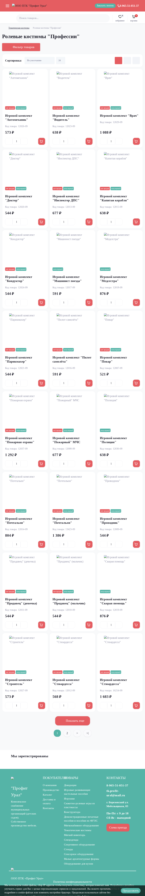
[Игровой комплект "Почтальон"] (25, 490)
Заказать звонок (105, 5)
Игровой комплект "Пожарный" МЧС (66, 440)
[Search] (106, 18)
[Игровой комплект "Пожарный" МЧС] (72, 410)
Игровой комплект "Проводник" (113, 520)
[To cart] (41, 141)
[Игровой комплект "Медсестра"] (120, 249)
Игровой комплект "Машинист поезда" (67, 279)
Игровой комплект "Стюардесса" (66, 682)
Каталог (47, 794)
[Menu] (7, 5)
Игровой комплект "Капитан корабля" (114, 198)
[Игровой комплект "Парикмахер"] (25, 329)
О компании (50, 785)
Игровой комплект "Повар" (113, 359)
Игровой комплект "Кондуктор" (18, 279)
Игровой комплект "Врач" (119, 115)
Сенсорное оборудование (79, 854)
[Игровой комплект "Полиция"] (120, 410)
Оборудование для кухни (78, 863)
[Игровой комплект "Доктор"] (25, 168)
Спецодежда (71, 839)
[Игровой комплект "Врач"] (120, 87)
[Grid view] (118, 60)
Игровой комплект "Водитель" (66, 117)
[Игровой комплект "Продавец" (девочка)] (25, 571)
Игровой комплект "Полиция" (113, 440)
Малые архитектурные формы (81, 858)
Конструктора (72, 812)
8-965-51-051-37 (129, 5)
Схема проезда (118, 827)
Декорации (70, 785)
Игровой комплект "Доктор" (18, 198)
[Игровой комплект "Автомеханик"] (25, 87)
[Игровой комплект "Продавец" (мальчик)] (72, 571)
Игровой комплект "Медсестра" (113, 279)
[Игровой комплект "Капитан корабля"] (120, 168)
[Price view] (136, 60)
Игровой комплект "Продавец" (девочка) (21, 601)
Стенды (68, 849)
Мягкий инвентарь (74, 835)
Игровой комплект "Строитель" (18, 682)
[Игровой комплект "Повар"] (120, 329)
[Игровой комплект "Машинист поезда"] (72, 249)
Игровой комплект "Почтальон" (18, 520)
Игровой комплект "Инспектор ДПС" (66, 198)
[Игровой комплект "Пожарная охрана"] (25, 410)
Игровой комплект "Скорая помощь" (113, 601)
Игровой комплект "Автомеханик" (18, 117)
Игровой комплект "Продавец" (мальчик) (69, 601)
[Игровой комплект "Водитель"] (72, 87)
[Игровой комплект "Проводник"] (120, 490)
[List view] (127, 60)
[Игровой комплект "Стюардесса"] (72, 652)
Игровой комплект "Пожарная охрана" (19, 440)
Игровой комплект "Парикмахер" (18, 359)
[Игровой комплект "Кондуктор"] (25, 249)
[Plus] (24, 141)
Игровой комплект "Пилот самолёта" (72, 359)
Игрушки (69, 798)
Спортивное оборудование (79, 844)
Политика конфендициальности (72, 881)
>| (87, 733)
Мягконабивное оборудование (81, 825)
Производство (51, 790)
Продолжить (131, 890)
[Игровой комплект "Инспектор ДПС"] (72, 168)
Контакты (48, 808)
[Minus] (8, 141)
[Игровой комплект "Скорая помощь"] (120, 571)
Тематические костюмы (18, 28)
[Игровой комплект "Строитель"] (25, 652)
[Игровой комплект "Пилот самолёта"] (72, 329)
